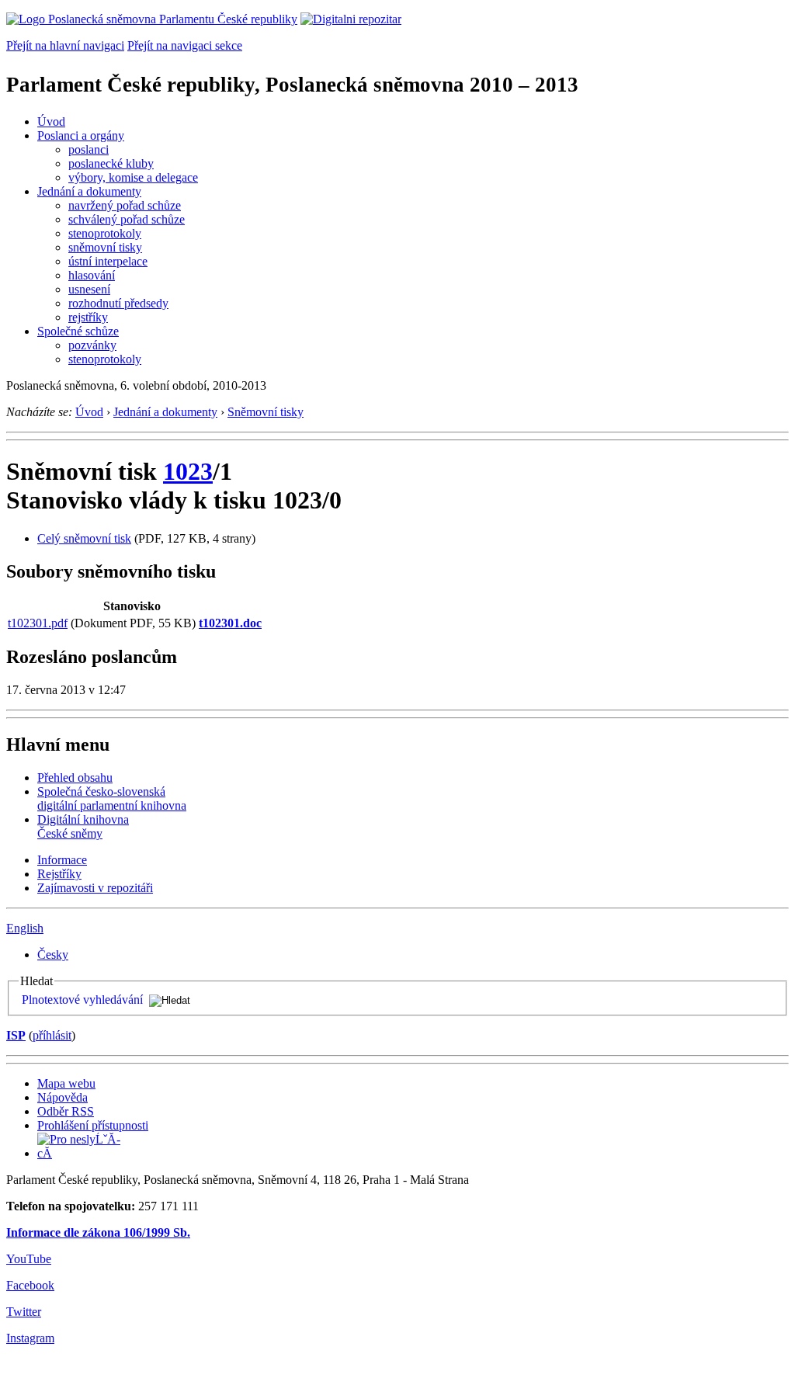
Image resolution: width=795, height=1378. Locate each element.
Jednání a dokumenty (89, 191)
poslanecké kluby (111, 163)
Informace (62, 859)
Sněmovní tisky (265, 411)
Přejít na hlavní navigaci (65, 45)
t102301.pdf (38, 623)
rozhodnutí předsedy (118, 303)
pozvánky (92, 345)
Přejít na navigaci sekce (184, 45)
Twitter (23, 1311)
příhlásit (52, 1035)
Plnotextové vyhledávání (82, 999)
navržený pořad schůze (124, 205)
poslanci (88, 149)
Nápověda (62, 1097)
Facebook (30, 1285)
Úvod (51, 121)
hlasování (91, 275)
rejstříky (88, 317)
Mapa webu (66, 1083)
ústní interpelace (108, 261)
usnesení (89, 289)
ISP (16, 1035)
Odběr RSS (65, 1111)
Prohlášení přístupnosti (92, 1125)
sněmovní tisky (105, 247)
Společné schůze (78, 331)
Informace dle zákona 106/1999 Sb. (98, 1232)
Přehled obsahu (75, 777)
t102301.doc (230, 623)
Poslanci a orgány (80, 135)
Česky (52, 954)
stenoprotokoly (104, 233)
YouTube (28, 1258)
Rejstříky (59, 873)
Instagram (30, 1338)
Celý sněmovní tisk (84, 538)
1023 (188, 471)
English (24, 928)
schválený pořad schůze (126, 219)
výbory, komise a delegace (133, 177)
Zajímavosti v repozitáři (95, 887)
